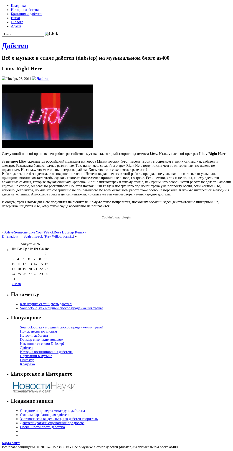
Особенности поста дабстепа (42, 427)
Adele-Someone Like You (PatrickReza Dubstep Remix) (45, 232)
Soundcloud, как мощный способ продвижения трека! (61, 308)
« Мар (16, 284)
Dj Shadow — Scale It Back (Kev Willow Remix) (38, 236)
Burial (15, 18)
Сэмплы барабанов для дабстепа (45, 415)
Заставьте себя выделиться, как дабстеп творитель (59, 419)
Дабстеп (15, 45)
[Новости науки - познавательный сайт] (44, 392)
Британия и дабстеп (26, 14)
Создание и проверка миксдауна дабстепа (52, 411)
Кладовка (18, 6)
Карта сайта (11, 443)
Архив (16, 26)
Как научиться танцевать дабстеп (46, 304)
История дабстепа (25, 10)
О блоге (17, 22)
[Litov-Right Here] (47, 147)
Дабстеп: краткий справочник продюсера (52, 423)
